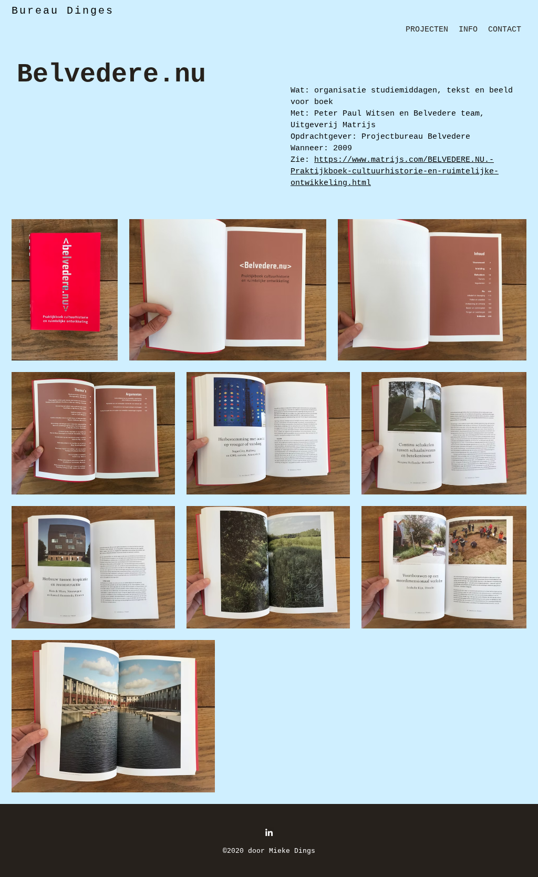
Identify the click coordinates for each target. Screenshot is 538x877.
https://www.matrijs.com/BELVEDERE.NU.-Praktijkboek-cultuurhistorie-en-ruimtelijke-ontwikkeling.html (395, 172)
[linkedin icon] (269, 832)
